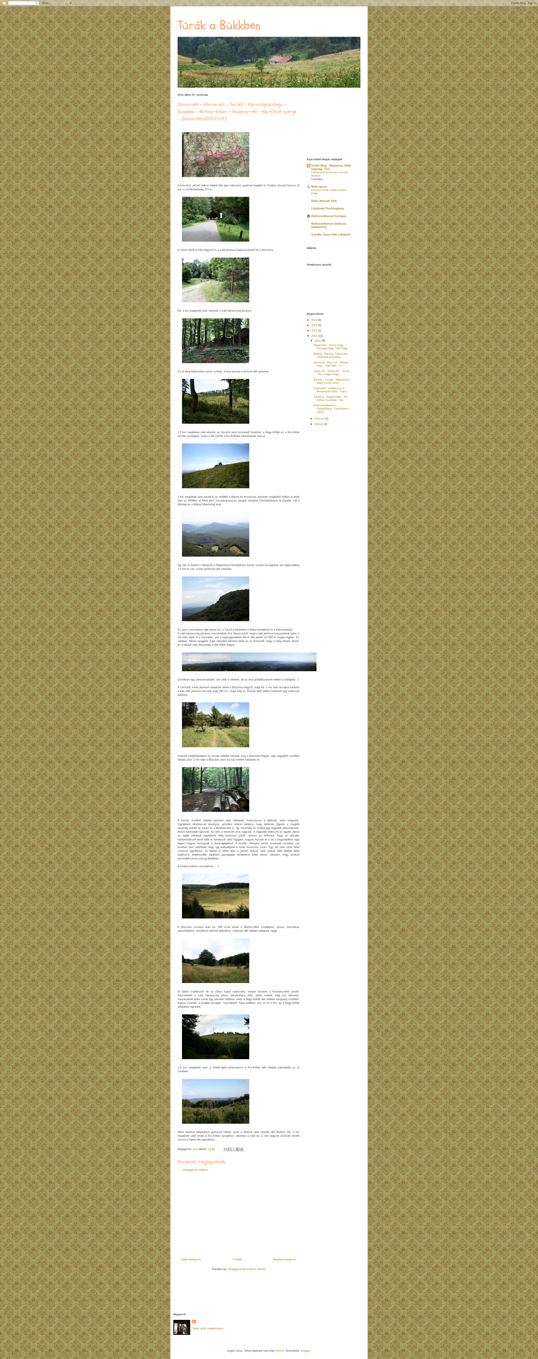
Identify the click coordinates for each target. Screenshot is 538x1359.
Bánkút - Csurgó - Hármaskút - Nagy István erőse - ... (332, 381)
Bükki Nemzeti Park (324, 200)
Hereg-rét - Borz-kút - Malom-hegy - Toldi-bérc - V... (331, 364)
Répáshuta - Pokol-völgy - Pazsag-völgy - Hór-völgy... (332, 347)
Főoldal (237, 1259)
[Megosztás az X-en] (234, 1149)
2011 (314, 330)
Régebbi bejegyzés (284, 1259)
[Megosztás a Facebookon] (238, 1149)
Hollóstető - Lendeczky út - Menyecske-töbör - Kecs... (331, 390)
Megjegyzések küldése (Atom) (246, 1269)
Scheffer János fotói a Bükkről (331, 234)
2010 (314, 335)
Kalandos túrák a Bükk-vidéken (329, 190)
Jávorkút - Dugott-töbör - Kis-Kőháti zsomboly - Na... (331, 398)
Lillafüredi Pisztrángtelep (327, 208)
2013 (314, 325)
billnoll (280, 1350)
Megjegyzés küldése (195, 1169)
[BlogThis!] (230, 1149)
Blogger (305, 1350)
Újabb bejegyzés (191, 1259)
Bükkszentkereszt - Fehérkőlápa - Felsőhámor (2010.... (331, 408)
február (319, 424)
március (320, 418)
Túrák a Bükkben (219, 25)
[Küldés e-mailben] (226, 1149)
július (318, 340)
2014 (314, 320)
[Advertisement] (238, 1216)
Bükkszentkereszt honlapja (328, 216)
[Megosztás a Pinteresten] (242, 1149)
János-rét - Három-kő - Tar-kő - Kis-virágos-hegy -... (331, 372)
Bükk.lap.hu (319, 186)
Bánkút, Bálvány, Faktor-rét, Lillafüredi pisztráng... (331, 355)
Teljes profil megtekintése (207, 1328)
